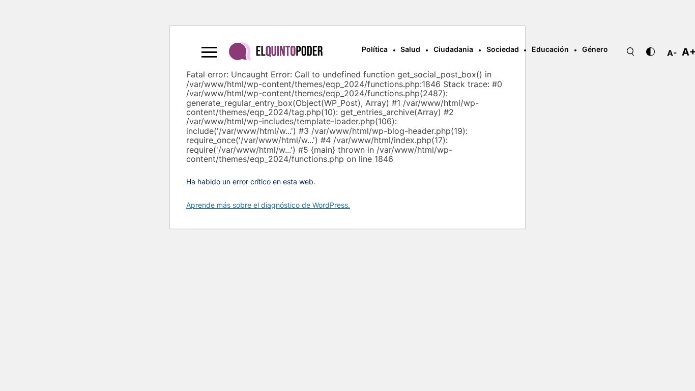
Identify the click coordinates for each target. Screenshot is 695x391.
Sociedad (502, 49)
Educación (550, 49)
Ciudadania (453, 49)
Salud (410, 49)
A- (672, 53)
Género (595, 49)
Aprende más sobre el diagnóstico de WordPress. (268, 205)
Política (375, 49)
